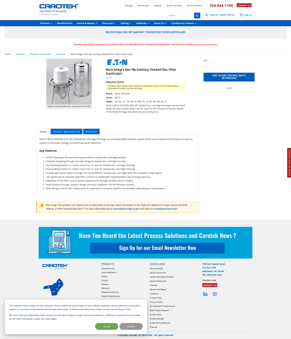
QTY (206, 60)
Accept (106, 326)
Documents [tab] (91, 131)
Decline (131, 326)
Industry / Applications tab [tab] (66, 131)
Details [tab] (43, 131)
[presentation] (43, 131)
